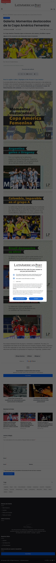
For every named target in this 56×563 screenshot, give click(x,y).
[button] (28, 282)
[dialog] (28, 281)
